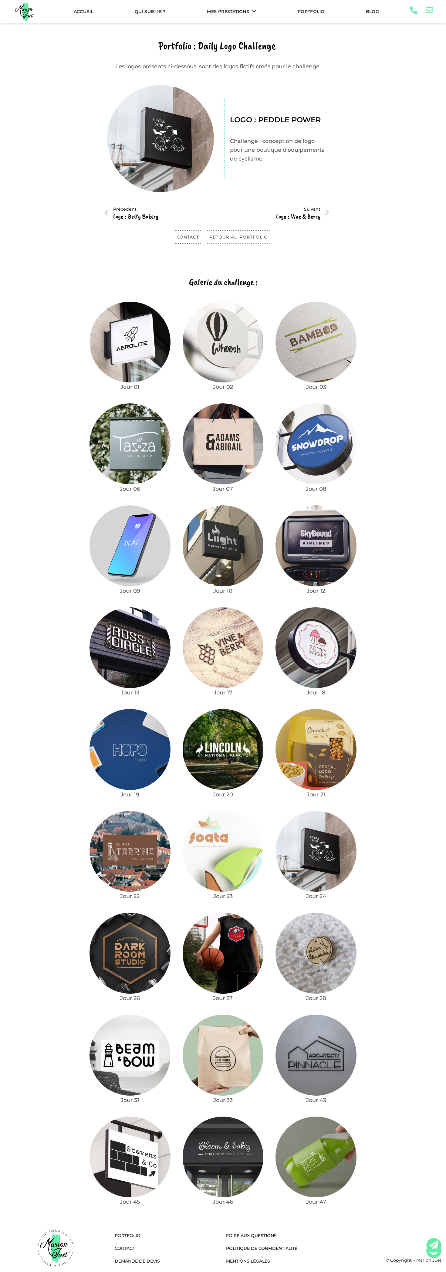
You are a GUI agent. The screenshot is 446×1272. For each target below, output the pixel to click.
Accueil (83, 11)
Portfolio (311, 11)
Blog (372, 11)
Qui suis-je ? (150, 11)
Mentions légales (248, 1261)
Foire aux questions (251, 1235)
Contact (125, 1248)
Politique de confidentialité (261, 1248)
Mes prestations (228, 11)
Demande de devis (137, 1261)
